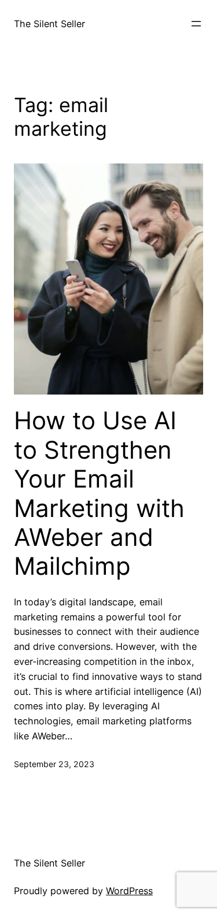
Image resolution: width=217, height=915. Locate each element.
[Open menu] (196, 24)
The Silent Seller (49, 23)
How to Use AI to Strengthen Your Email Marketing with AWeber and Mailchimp (99, 493)
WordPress (129, 891)
